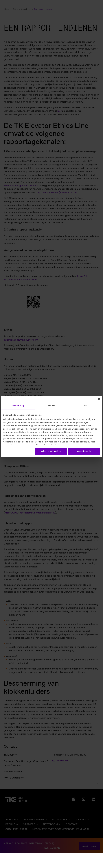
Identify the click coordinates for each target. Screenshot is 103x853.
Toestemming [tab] (17, 405)
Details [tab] (51, 405)
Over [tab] (85, 405)
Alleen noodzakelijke (51, 451)
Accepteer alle (84, 451)
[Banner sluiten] (99, 399)
